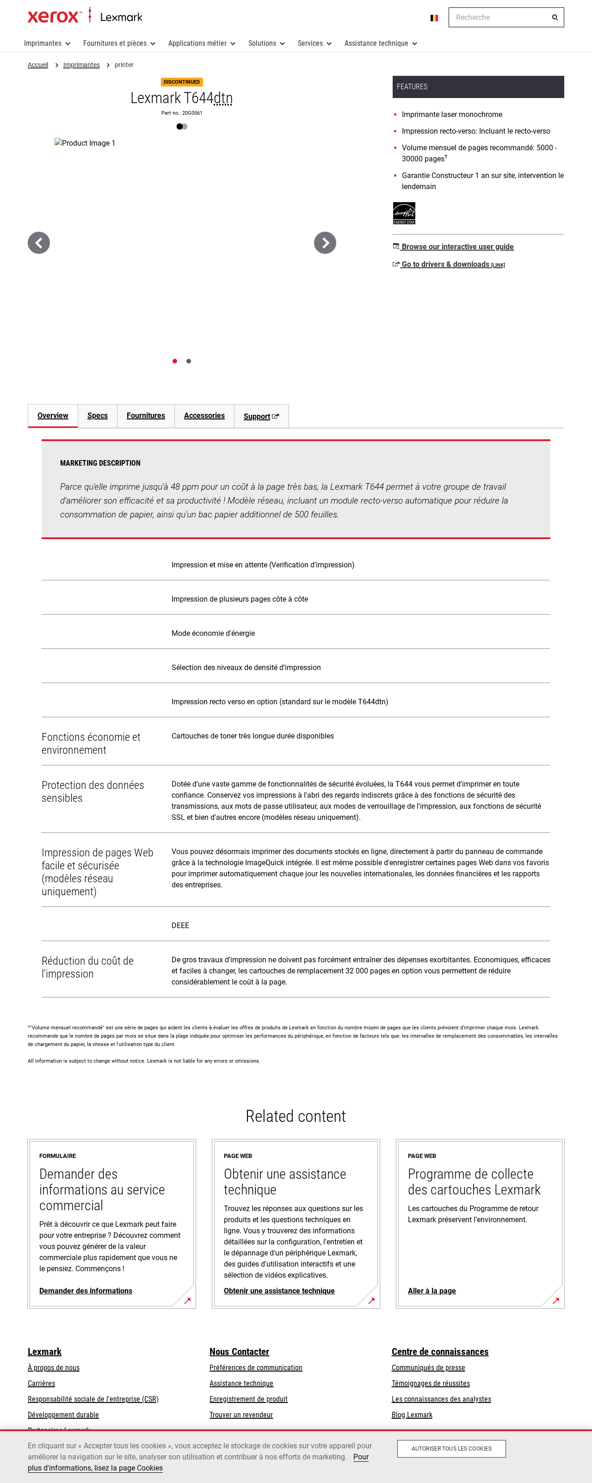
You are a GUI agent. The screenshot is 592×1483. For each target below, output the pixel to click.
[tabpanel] (296, 720)
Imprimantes (43, 43)
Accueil (85, 15)
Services (310, 43)
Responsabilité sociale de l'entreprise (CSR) (93, 1399)
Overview (52, 415)
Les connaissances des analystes (441, 1399)
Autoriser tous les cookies (452, 1449)
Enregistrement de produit (249, 1399)
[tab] (175, 361)
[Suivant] (325, 243)
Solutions (262, 43)
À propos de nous (54, 1367)
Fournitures (146, 415)
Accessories (204, 415)
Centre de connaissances (440, 1351)
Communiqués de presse (428, 1367)
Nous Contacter (239, 1351)
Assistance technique (376, 43)
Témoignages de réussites (431, 1383)
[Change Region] (435, 17)
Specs (97, 415)
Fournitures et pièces (115, 43)
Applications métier (197, 43)
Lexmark (45, 1351)
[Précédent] (39, 243)
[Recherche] (555, 17)
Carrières (41, 1383)
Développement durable (63, 1414)
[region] (296, 1456)
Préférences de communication (256, 1367)
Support (257, 416)
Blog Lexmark (412, 1414)
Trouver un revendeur (241, 1414)
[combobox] (506, 17)
